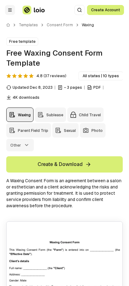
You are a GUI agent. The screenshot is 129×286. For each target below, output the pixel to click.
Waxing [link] (88, 25)
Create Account (105, 10)
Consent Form (60, 25)
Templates (28, 25)
